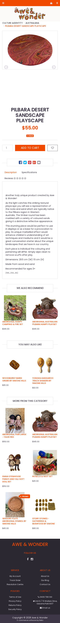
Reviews (9, 178)
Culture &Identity (12, 22)
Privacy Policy (15, 601)
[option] (30, 50)
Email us (46, 607)
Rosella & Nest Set (42, 476)
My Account (15, 576)
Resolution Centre (15, 584)
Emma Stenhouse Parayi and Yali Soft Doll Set (13, 479)
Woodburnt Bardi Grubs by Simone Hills (14, 379)
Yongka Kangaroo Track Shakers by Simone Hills (42, 381)
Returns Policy (15, 605)
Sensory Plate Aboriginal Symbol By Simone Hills (14, 521)
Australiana (32, 22)
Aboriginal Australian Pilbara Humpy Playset (44, 323)
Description (11, 172)
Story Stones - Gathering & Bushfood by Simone (43, 521)
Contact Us (45, 584)
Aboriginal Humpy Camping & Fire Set (12, 323)
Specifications (29, 172)
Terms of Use (15, 597)
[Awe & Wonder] (30, 13)
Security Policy (15, 609)
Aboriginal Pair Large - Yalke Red (14, 435)
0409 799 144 (45, 597)
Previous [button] (6, 67)
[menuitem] (21, 163)
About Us (45, 576)
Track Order (15, 580)
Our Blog (45, 580)
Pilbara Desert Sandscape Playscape (25, 26)
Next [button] (54, 67)
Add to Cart (30, 148)
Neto (41, 620)
